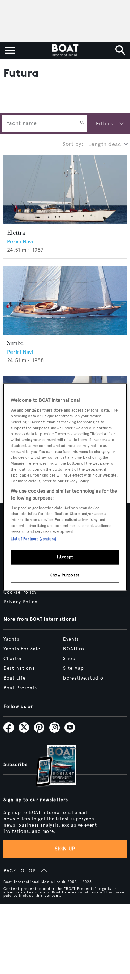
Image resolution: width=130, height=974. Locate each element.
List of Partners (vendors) (33, 538)
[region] (65, 487)
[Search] (82, 123)
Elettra (16, 232)
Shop (69, 658)
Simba (15, 343)
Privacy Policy (20, 602)
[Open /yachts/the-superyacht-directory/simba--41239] (65, 300)
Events (71, 639)
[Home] (65, 50)
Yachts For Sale (21, 649)
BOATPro (73, 649)
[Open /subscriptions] (50, 766)
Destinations (19, 668)
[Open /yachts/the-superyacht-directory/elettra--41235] (65, 189)
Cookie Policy (20, 592)
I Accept (65, 556)
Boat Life (14, 678)
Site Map (73, 668)
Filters (104, 123)
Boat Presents (20, 688)
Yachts (11, 639)
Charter (12, 658)
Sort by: (72, 143)
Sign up (65, 849)
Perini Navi (20, 241)
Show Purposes (64, 574)
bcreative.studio (83, 678)
